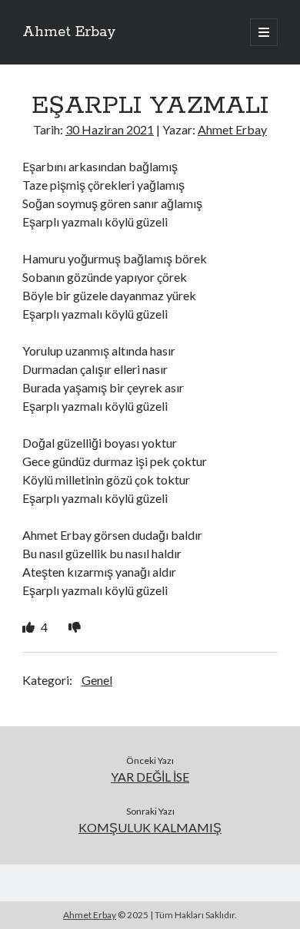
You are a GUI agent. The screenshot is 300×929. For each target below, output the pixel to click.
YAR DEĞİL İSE (150, 776)
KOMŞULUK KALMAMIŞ (150, 827)
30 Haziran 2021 (109, 129)
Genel (97, 680)
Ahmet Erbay (69, 32)
